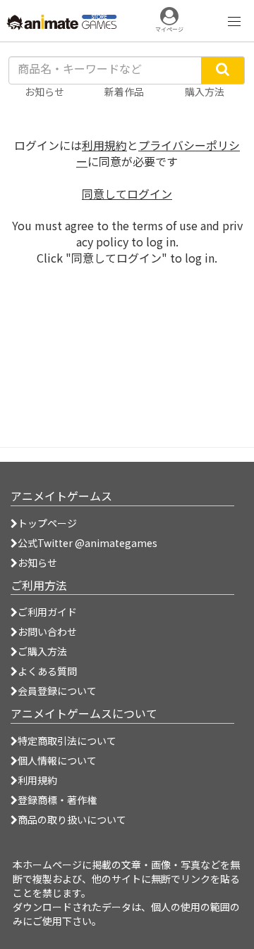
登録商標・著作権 (57, 800)
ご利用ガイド (47, 612)
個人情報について (57, 760)
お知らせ (37, 562)
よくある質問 (47, 671)
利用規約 (104, 145)
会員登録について (57, 691)
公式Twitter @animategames (87, 543)
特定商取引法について (67, 741)
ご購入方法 (42, 651)
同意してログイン (127, 193)
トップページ (47, 523)
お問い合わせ (47, 631)
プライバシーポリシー (158, 153)
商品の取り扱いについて (72, 819)
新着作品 (124, 91)
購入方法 (204, 91)
